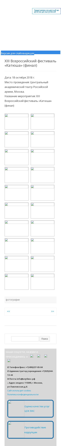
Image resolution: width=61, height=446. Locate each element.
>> (52, 311)
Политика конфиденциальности (23, 394)
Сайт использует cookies (19, 390)
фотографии (13, 299)
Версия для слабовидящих (17, 53)
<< (8, 311)
